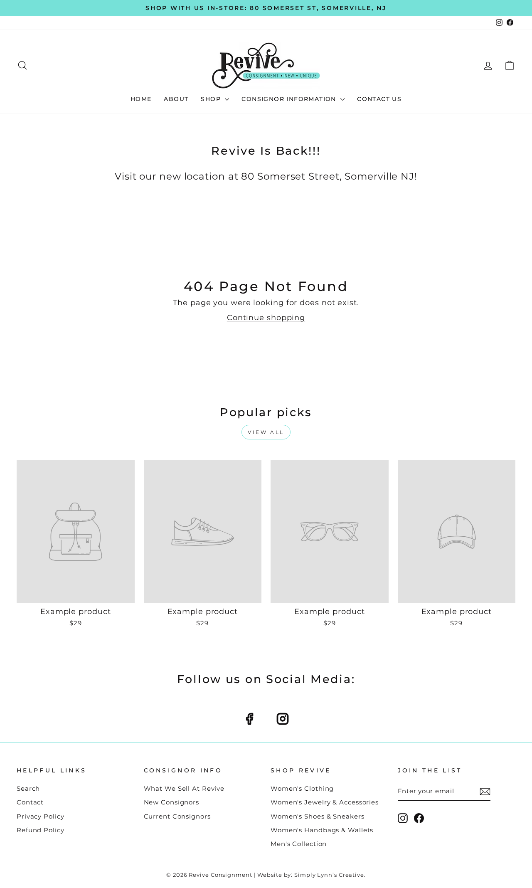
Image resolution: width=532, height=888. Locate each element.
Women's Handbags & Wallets (322, 830)
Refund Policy (40, 830)
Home (141, 99)
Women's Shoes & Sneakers (318, 816)
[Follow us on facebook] (249, 718)
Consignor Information (289, 99)
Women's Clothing (302, 788)
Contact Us (379, 99)
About (176, 99)
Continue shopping (266, 317)
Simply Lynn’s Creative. (330, 875)
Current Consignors (177, 816)
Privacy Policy (40, 816)
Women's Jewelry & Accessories (325, 802)
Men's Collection (299, 844)
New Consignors (172, 802)
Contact (30, 802)
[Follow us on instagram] (282, 718)
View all (266, 432)
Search (28, 788)
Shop (212, 99)
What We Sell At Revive (184, 788)
